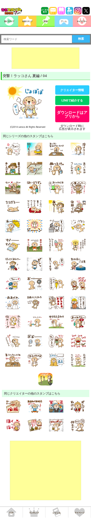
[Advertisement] (45, 58)
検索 (81, 38)
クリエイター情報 (72, 90)
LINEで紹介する (72, 100)
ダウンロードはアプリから (72, 114)
